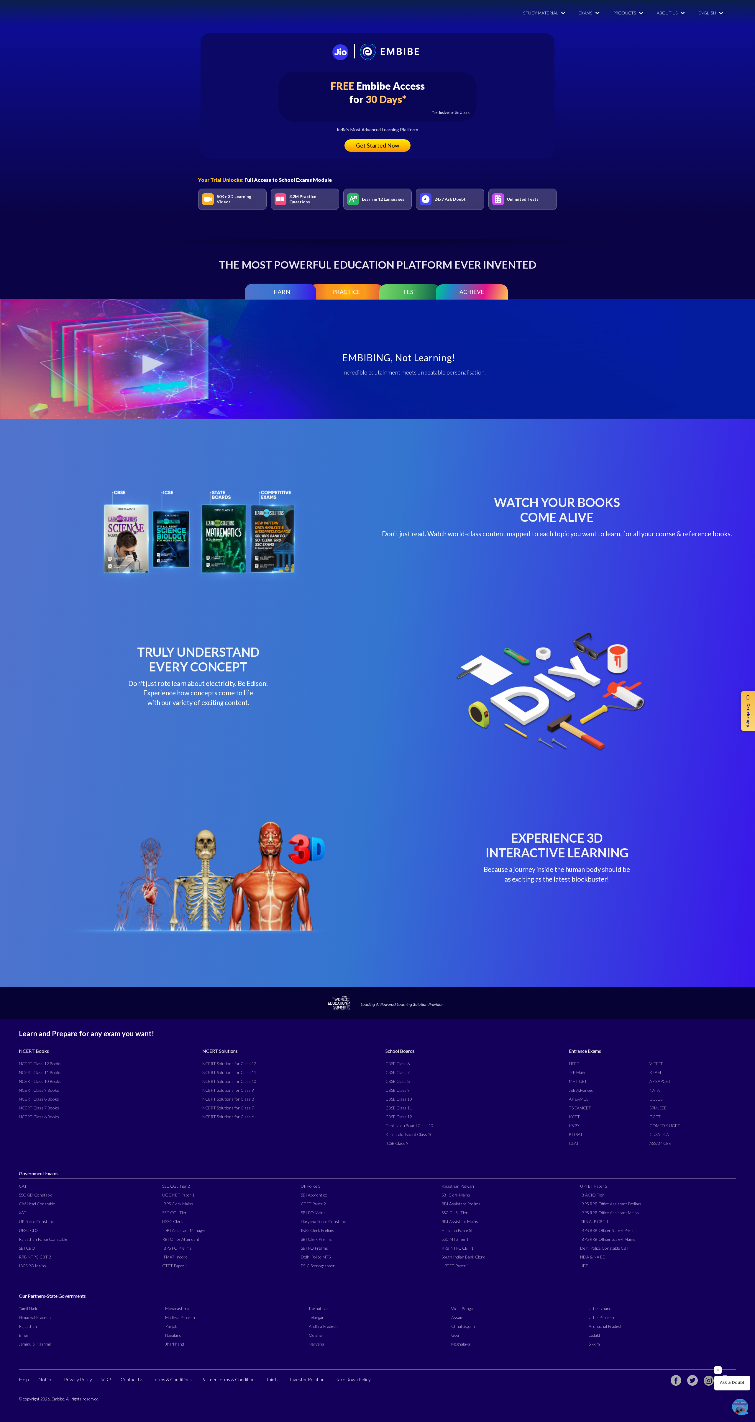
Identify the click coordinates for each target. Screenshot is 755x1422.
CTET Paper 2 (313, 1203)
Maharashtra (177, 1308)
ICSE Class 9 (396, 1143)
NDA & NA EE (592, 1256)
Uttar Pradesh (601, 1317)
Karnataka (318, 1308)
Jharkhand (174, 1343)
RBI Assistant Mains (459, 1221)
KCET (574, 1116)
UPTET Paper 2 (594, 1186)
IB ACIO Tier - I (594, 1194)
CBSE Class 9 (397, 1090)
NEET (574, 1063)
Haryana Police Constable (324, 1221)
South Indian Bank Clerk (463, 1256)
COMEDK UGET (664, 1125)
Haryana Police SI (456, 1230)
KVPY (574, 1125)
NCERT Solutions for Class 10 (229, 1081)
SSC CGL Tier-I (176, 1212)
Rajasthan (28, 1326)
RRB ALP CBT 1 (594, 1221)
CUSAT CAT (660, 1134)
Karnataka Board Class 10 (409, 1134)
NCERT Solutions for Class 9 (228, 1090)
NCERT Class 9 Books (39, 1090)
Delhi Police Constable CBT (604, 1248)
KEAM (655, 1072)
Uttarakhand (600, 1308)
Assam (457, 1317)
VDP (106, 1379)
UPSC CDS (28, 1230)
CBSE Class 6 (397, 1063)
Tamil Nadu (28, 1308)
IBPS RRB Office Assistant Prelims (610, 1203)
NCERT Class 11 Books (40, 1072)
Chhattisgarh (463, 1326)
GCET (655, 1116)
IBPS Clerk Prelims (317, 1230)
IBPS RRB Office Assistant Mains (609, 1212)
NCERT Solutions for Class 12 (229, 1063)
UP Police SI (311, 1186)
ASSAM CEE (660, 1143)
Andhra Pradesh (323, 1326)
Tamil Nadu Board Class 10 (409, 1125)
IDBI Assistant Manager (184, 1230)
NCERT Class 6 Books (39, 1116)
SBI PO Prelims (314, 1248)
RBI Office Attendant (180, 1239)
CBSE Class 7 (397, 1072)
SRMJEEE (658, 1107)
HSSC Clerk (172, 1221)
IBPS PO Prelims (177, 1248)
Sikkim (594, 1343)
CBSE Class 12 (398, 1116)
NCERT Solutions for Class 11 (229, 1072)
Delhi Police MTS (316, 1256)
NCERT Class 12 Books (40, 1063)
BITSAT (576, 1134)
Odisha (315, 1335)
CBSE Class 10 (398, 1098)
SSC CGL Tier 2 (176, 1186)
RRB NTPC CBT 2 (35, 1256)
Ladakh (595, 1335)
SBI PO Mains (313, 1212)
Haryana (316, 1343)
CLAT (574, 1143)
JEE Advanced (581, 1090)
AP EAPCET (660, 1081)
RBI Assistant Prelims (460, 1203)
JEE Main (577, 1072)
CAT (23, 1186)
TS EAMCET (580, 1107)
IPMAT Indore (175, 1256)
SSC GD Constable (35, 1194)
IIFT (584, 1265)
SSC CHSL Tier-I (456, 1212)
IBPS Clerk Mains (177, 1203)
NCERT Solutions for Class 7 (228, 1107)
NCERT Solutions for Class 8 (228, 1098)
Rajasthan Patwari (457, 1186)
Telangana (317, 1317)
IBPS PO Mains (32, 1265)
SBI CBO (27, 1248)
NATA (654, 1090)
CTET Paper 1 (174, 1265)
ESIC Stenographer (318, 1265)
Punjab (171, 1326)
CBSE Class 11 (398, 1107)
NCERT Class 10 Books (40, 1081)
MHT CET (578, 1081)
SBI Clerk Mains (455, 1194)
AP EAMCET (580, 1098)
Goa (455, 1335)
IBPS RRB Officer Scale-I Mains (607, 1239)
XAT (22, 1212)
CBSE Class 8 (397, 1081)
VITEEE (656, 1063)
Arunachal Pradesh (606, 1326)
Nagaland (173, 1335)
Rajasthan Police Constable (43, 1239)
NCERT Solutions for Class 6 (228, 1116)
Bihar (24, 1335)
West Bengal (462, 1308)
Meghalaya (460, 1343)
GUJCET (657, 1098)
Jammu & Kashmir (35, 1343)
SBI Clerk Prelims (316, 1239)
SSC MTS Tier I (454, 1239)
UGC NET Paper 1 (178, 1194)
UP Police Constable (37, 1221)
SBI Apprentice (314, 1194)
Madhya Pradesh (180, 1317)
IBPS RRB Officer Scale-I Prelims (609, 1230)
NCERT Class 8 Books (39, 1098)
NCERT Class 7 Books (39, 1107)
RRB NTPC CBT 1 (457, 1248)
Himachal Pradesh (35, 1317)
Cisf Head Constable (37, 1203)
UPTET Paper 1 (455, 1265)
